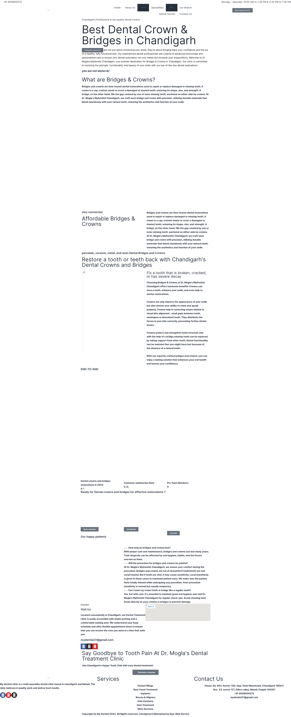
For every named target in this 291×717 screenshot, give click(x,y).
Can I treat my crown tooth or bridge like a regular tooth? (159, 590)
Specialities (157, 7)
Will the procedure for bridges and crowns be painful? (158, 563)
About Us (130, 7)
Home (117, 7)
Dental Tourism (167, 14)
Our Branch (186, 7)
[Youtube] (95, 646)
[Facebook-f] (83, 646)
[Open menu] (143, 7)
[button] (167, 548)
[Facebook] (3, 695)
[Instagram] (89, 646)
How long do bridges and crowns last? (149, 547)
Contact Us (186, 14)
